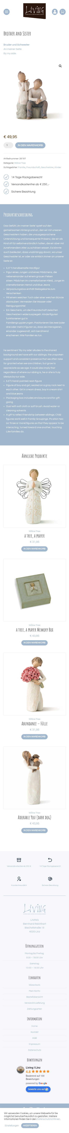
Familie (21, 167)
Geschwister (47, 167)
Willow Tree (20, 163)
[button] (60, 66)
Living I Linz (33, 1067)
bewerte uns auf (36, 1089)
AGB (34, 1038)
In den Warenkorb (30, 145)
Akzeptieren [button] (30, 1125)
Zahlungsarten (34, 1009)
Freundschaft (33, 167)
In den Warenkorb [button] (34, 549)
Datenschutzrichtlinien (48, 1119)
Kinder (58, 167)
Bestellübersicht (34, 997)
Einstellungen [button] (12, 1125)
